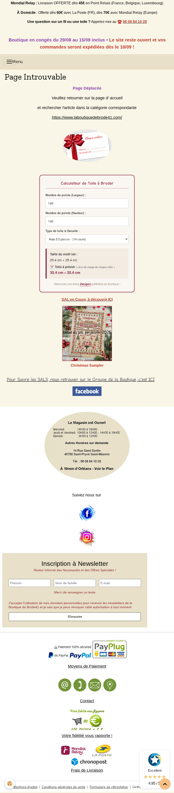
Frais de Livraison (87, 770)
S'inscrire (75, 616)
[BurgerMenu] (9, 62)
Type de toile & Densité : (63, 231)
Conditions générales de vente (63, 787)
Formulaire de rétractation (109, 787)
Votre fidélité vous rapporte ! (87, 735)
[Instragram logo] (87, 537)
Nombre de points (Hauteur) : (66, 213)
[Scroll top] (165, 784)
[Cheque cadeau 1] (87, 145)
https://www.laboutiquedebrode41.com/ (87, 117)
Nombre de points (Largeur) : (66, 195)
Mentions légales (25, 787)
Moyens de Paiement (87, 666)
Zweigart (85, 284)
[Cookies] (10, 783)
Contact (87, 701)
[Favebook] (87, 513)
